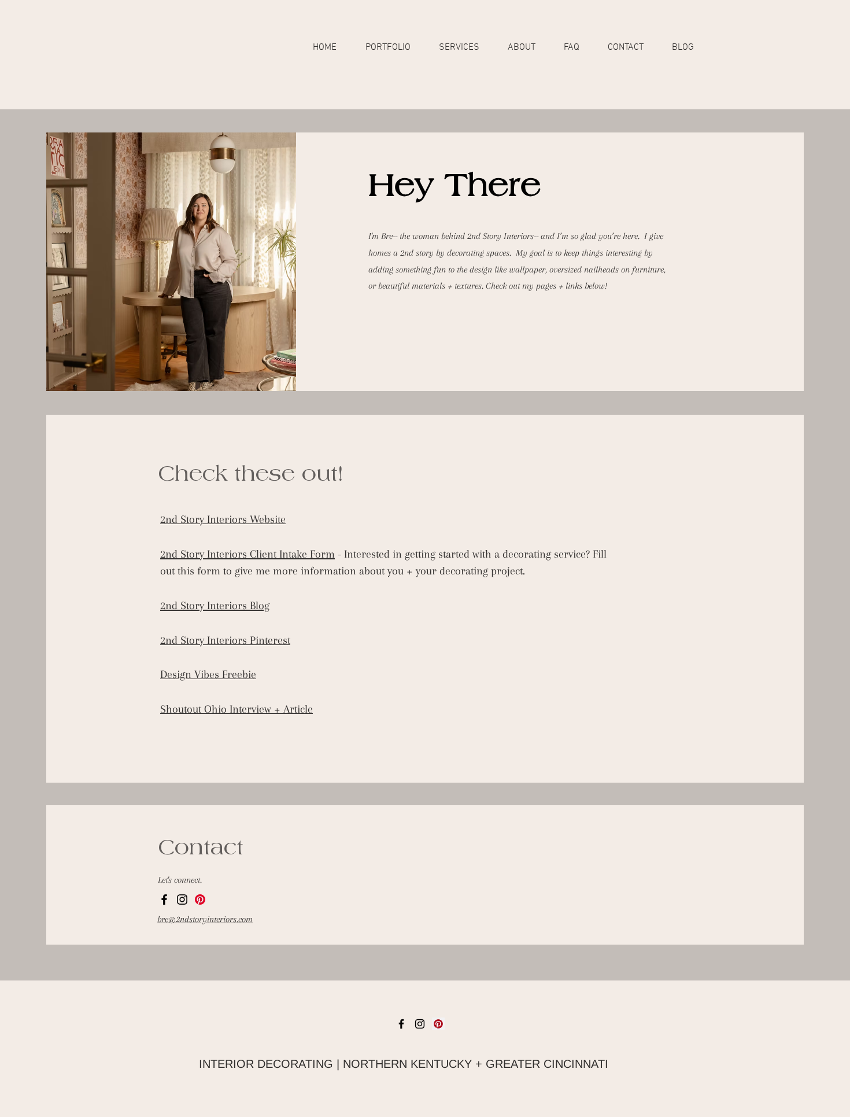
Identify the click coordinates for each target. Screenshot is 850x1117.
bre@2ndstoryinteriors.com (205, 919)
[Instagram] (182, 899)
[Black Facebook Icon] (401, 1024)
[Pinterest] (200, 899)
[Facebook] (164, 899)
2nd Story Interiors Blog (214, 605)
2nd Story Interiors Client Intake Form (247, 554)
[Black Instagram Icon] (419, 1024)
